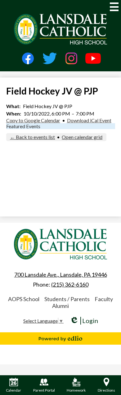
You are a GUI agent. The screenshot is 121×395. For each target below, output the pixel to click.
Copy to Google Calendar (33, 120)
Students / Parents (67, 299)
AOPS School (23, 299)
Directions (106, 390)
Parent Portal (44, 390)
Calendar (13, 390)
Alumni (60, 305)
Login (84, 321)
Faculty (104, 299)
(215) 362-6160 (69, 284)
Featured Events (23, 126)
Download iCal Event (89, 120)
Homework (76, 390)
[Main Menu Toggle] (114, 7)
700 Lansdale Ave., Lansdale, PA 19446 (60, 274)
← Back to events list (32, 137)
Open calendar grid (82, 137)
